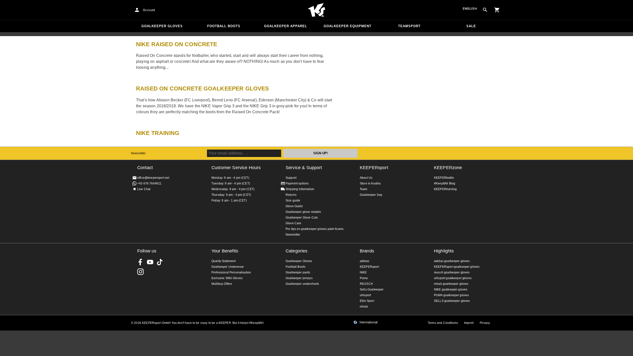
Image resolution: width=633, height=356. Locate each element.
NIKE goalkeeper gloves (450, 289)
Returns (291, 195)
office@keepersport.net (153, 177)
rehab (364, 306)
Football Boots (223, 26)
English (470, 8)
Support (291, 177)
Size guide (293, 200)
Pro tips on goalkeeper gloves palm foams (314, 229)
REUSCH (366, 284)
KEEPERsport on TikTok (160, 262)
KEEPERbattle (444, 177)
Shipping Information (300, 189)
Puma (364, 278)
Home (316, 10)
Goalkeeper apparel (285, 26)
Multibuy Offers (221, 284)
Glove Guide (294, 206)
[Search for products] (485, 10)
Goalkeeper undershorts (302, 284)
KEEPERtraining (445, 189)
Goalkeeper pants (298, 272)
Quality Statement (223, 261)
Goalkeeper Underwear (227, 266)
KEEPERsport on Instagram (140, 271)
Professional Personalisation (231, 272)
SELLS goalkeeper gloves (452, 301)
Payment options (297, 183)
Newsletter (138, 153)
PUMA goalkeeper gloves (451, 295)
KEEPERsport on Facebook (140, 262)
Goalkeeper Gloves (162, 26)
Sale (471, 26)
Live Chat (143, 189)
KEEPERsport (374, 167)
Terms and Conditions (443, 323)
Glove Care (293, 223)
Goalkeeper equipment (347, 26)
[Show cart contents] (497, 10)
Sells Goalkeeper (372, 289)
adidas (364, 261)
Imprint (469, 323)
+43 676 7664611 (149, 183)
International (369, 322)
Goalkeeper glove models (303, 212)
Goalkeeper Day (371, 195)
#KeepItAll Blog (444, 183)
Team (363, 189)
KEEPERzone (448, 167)
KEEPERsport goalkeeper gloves (456, 266)
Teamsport (409, 26)
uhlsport (365, 295)
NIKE (363, 272)
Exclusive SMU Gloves (227, 278)
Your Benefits (224, 250)
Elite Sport (367, 301)
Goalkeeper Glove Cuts (302, 217)
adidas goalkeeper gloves (452, 261)
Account (149, 10)
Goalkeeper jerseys (299, 278)
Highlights (444, 250)
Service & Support (304, 167)
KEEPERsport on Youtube (150, 262)
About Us (366, 177)
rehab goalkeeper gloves (451, 284)
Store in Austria (370, 183)
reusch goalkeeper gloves (452, 272)
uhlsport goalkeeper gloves (453, 278)
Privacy (485, 323)
